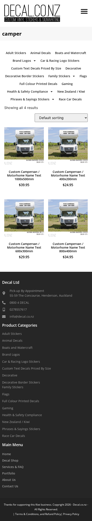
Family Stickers (59, 76)
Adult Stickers (16, 53)
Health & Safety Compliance (27, 91)
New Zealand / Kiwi (71, 91)
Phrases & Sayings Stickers (29, 99)
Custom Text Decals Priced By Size (36, 68)
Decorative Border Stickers (24, 76)
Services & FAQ (13, 467)
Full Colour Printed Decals (38, 84)
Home (6, 454)
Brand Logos (22, 61)
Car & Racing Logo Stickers (59, 61)
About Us (9, 480)
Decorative (73, 68)
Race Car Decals (70, 99)
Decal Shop (10, 460)
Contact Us (10, 486)
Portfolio (8, 473)
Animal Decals (40, 53)
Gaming (67, 84)
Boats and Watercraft (70, 53)
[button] (84, 11)
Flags (83, 76)
